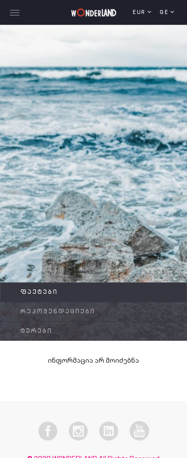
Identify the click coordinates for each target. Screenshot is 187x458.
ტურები (36, 331)
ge (165, 12)
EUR (140, 12)
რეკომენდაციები (57, 312)
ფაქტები (39, 292)
